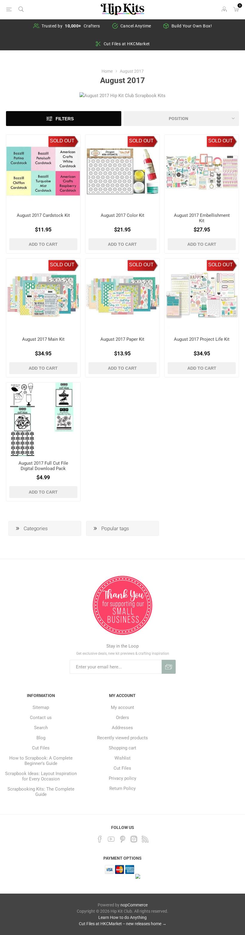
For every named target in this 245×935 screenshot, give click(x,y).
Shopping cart (122, 748)
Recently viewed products (122, 737)
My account (122, 707)
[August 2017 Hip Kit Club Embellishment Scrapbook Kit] (202, 172)
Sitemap (41, 707)
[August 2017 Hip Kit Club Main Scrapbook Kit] (43, 295)
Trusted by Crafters (71, 26)
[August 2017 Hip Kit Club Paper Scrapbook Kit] (122, 295)
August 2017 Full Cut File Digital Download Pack (43, 466)
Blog (40, 737)
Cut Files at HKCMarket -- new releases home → (122, 923)
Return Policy (122, 788)
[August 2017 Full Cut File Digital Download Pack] (43, 419)
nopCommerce (134, 905)
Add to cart (43, 244)
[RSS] (145, 839)
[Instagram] (134, 839)
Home (107, 71)
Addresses (122, 727)
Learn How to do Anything (122, 917)
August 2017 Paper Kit (122, 339)
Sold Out (62, 140)
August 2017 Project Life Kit (201, 339)
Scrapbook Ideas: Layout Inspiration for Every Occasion (41, 776)
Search (41, 727)
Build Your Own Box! (192, 26)
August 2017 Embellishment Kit (202, 218)
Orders (122, 717)
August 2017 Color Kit (122, 215)
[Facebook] (100, 839)
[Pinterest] (122, 839)
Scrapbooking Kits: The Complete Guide (40, 791)
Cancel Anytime (135, 26)
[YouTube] (111, 839)
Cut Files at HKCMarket (127, 43)
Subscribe (169, 667)
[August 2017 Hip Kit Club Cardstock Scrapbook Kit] (43, 172)
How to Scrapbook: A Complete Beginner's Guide (41, 760)
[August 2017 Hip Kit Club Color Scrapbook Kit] (122, 172)
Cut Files (41, 748)
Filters (65, 118)
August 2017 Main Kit (43, 339)
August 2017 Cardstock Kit (43, 215)
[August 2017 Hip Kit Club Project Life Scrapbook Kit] (202, 295)
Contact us (41, 717)
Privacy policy (122, 778)
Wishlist (122, 758)
